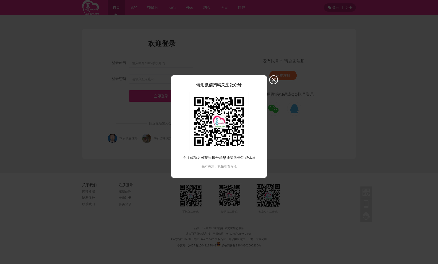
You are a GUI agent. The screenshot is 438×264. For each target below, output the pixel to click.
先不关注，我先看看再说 (219, 166)
